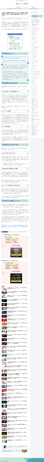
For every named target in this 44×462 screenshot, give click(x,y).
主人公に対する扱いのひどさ (14, 44)
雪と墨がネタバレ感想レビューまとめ (14, 48)
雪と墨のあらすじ (11, 36)
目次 (13, 34)
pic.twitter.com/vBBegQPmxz (14, 57)
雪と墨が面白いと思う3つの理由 (14, 37)
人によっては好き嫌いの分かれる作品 (15, 47)
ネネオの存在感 (12, 41)
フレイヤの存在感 (12, 40)
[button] (42, 12)
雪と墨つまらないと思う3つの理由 (14, 43)
